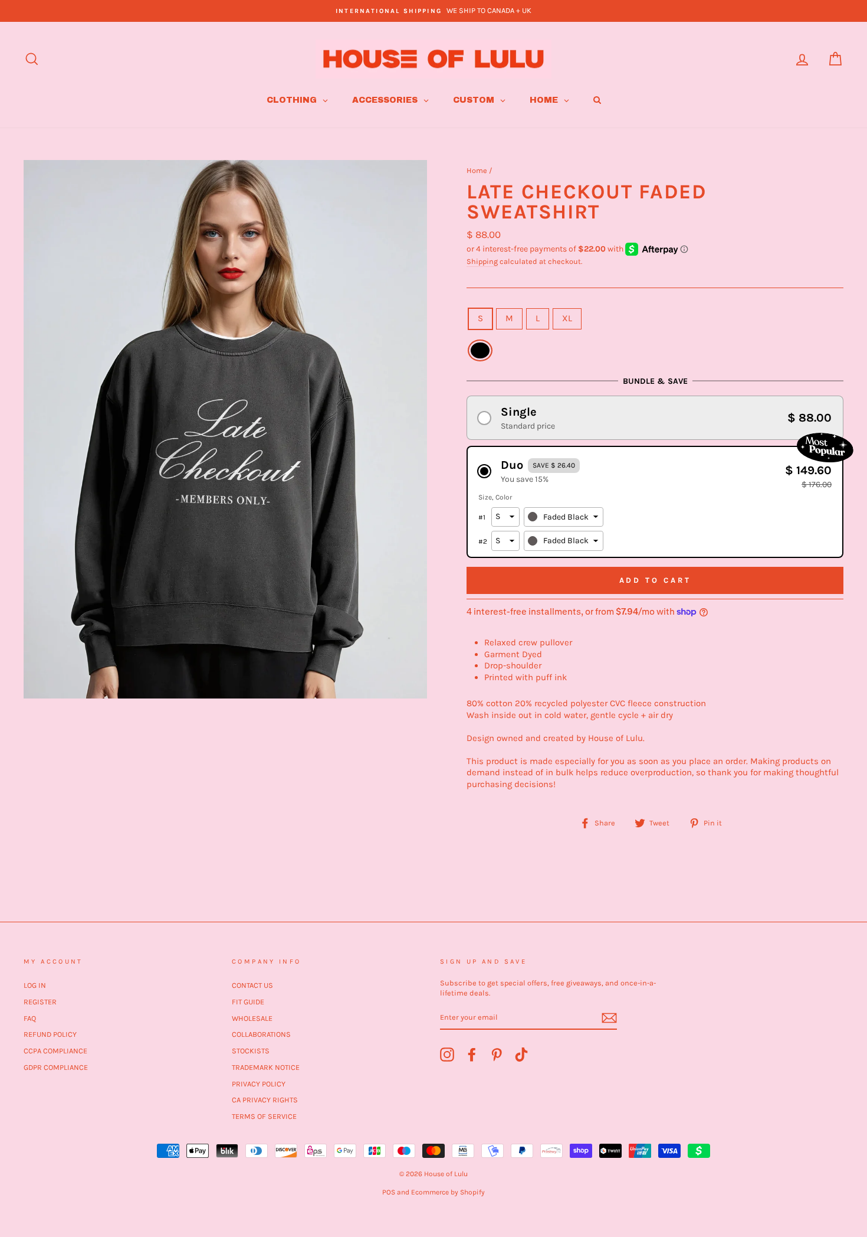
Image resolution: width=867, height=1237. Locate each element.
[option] (433, 11)
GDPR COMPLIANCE (56, 1067)
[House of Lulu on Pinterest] (497, 1054)
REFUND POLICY (50, 1034)
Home (477, 170)
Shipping (482, 261)
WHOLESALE (252, 1018)
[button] (655, 418)
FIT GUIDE (248, 1001)
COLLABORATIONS (261, 1034)
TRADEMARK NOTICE (266, 1067)
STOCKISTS (251, 1050)
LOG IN (35, 985)
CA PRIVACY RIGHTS (265, 1099)
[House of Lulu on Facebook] (472, 1054)
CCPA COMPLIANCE (55, 1050)
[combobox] (563, 517)
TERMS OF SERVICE (264, 1116)
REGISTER (40, 1001)
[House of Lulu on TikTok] (521, 1054)
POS (388, 1192)
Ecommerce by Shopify (448, 1192)
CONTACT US (252, 985)
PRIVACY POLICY (258, 1083)
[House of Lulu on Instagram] (447, 1054)
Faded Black (480, 351)
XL (567, 318)
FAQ (30, 1018)
